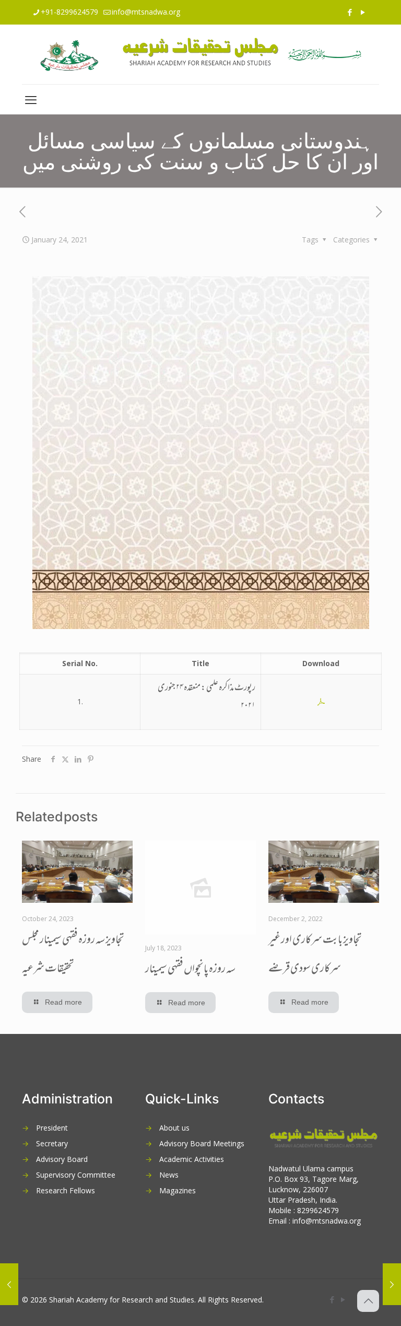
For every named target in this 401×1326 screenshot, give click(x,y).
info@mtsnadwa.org (146, 12)
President (52, 1128)
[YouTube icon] (363, 12)
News (169, 1175)
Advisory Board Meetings (201, 1143)
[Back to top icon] (368, 1301)
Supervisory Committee (75, 1175)
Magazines (177, 1190)
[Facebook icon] (349, 12)
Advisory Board (62, 1159)
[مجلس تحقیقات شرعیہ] (200, 54)
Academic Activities (191, 1159)
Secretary (52, 1143)
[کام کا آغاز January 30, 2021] (392, 1284)
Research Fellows (65, 1190)
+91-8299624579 (69, 12)
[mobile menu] (31, 99)
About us (174, 1128)
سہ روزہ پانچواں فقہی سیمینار (190, 970)
